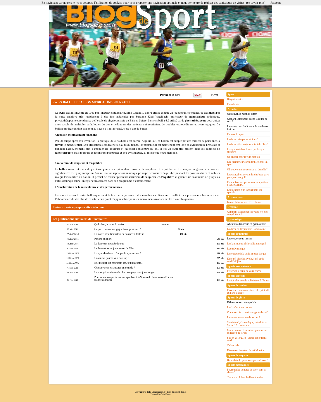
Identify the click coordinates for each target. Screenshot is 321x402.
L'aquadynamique (236, 248)
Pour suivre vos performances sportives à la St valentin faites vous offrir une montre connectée (133, 278)
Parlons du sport (102, 238)
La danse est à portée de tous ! (109, 243)
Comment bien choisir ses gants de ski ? (247, 312)
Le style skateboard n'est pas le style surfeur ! (117, 253)
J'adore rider (233, 345)
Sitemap (182, 392)
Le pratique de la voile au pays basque (246, 253)
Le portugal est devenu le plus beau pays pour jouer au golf (124, 272)
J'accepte (276, 2)
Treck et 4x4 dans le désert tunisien (245, 377)
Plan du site (233, 104)
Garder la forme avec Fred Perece (244, 202)
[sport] (160, 43)
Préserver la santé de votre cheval (244, 271)
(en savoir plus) (255, 2)
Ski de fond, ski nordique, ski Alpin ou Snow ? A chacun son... (247, 323)
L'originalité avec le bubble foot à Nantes (248, 280)
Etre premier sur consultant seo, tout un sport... (118, 263)
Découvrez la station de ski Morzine (245, 350)
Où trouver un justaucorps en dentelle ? (114, 267)
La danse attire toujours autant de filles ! (114, 248)
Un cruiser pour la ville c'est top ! (111, 258)
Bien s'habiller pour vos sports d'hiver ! (247, 360)
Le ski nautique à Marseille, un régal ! (246, 243)
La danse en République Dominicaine (246, 229)
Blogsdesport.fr (235, 99)
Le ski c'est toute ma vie (239, 307)
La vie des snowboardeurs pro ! (243, 317)
